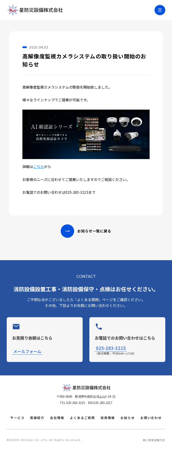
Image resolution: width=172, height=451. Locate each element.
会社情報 (57, 418)
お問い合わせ (151, 418)
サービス (17, 418)
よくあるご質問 (82, 418)
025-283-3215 (111, 348)
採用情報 (108, 418)
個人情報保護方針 (154, 440)
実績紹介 (37, 418)
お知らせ (127, 418)
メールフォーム (27, 351)
